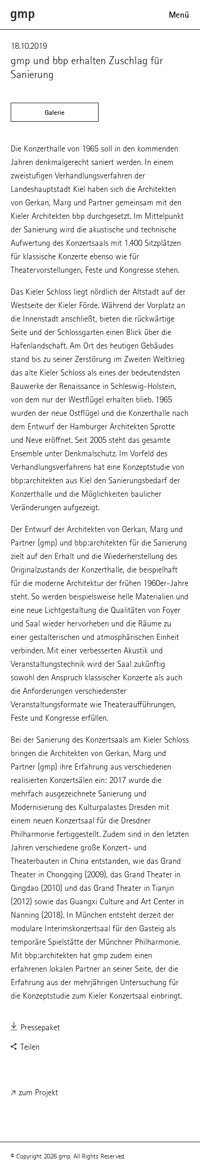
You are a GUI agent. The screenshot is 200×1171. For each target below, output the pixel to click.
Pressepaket (39, 1027)
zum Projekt (37, 1092)
